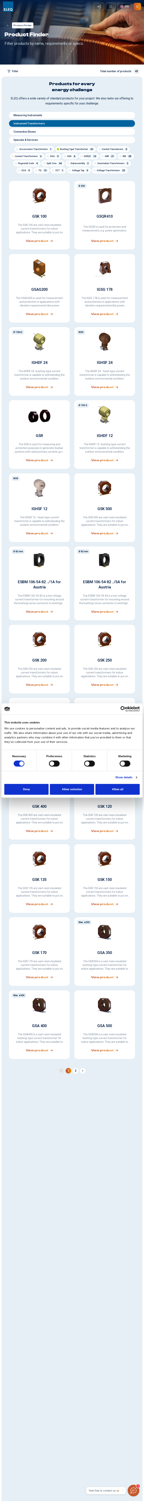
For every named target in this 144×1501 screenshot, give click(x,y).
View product (37, 241)
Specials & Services (26, 139)
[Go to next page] (83, 1071)
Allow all (117, 789)
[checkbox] (17, 149)
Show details (123, 777)
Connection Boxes (25, 131)
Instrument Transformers (29, 123)
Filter (15, 71)
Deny (26, 789)
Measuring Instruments (28, 115)
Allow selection (72, 789)
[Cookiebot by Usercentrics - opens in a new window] (123, 709)
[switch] (54, 764)
